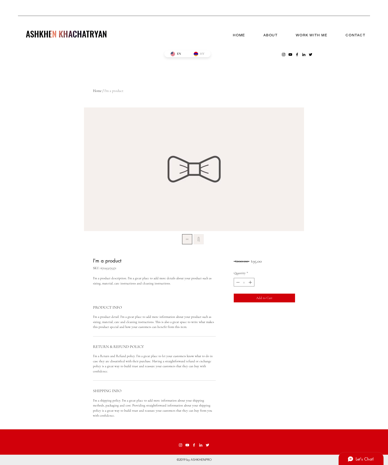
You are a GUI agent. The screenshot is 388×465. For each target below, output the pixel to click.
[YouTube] (290, 54)
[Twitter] (310, 54)
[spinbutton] (244, 282)
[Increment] (251, 282)
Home (97, 91)
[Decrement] (237, 282)
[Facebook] (297, 54)
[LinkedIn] (304, 54)
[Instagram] (283, 54)
